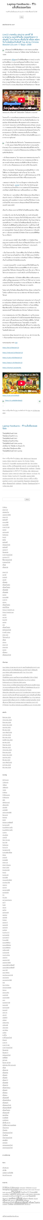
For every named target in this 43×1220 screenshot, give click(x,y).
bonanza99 (6, 825)
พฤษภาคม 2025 (7, 755)
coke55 (5, 837)
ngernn (19, 461)
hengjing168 (6, 850)
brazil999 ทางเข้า (8, 827)
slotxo (4, 602)
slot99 (4, 580)
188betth (5, 787)
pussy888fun (6, 942)
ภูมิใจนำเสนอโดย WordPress (11, 1216)
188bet (5, 785)
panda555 (6, 892)
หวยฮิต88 (5, 1118)
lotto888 (5, 877)
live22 (4, 537)
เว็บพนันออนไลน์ (7, 471)
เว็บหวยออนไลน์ (7, 1138)
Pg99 (4, 905)
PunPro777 (6, 463)
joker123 (5, 510)
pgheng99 (6, 532)
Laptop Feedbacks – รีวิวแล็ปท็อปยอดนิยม (21, 6)
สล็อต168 (5, 567)
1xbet (4, 790)
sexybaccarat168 (21, 463)
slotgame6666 (7, 987)
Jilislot (9, 461)
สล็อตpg (5, 1093)
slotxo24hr (6, 992)
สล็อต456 (5, 1073)
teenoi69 (5, 1005)
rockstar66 (6, 952)
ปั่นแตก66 (27, 481)
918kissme (6, 797)
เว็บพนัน (37, 468)
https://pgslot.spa (8, 612)
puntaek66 (6, 935)
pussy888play (7, 945)
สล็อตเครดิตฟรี (7, 1108)
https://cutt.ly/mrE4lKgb (11, 395)
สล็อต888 (5, 590)
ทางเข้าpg (12, 1196)
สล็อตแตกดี (6, 1113)
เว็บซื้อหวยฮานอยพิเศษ (9, 1125)
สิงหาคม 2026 (7, 717)
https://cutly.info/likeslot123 (12, 358)
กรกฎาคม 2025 (7, 750)
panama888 (6, 890)
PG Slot (27, 461)
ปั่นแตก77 (5, 1053)
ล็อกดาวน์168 (6, 1063)
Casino (5, 461)
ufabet (5, 1020)
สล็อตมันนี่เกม (7, 1100)
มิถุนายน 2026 (7, 722)
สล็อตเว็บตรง (6, 585)
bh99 (4, 820)
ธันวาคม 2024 (7, 767)
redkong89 (6, 950)
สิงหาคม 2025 (7, 747)
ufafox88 (5, 1025)
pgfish (4, 910)
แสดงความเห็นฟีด (8, 1173)
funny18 (5, 847)
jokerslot (5, 647)
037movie (6, 780)
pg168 (4, 575)
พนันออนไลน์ (11, 468)
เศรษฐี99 (5, 1140)
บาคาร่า (24, 466)
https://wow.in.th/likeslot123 (12, 363)
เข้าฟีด (4, 1170)
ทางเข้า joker (6, 632)
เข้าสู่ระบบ (6, 1168)
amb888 (5, 810)
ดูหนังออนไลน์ (7, 630)
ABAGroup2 (27, 458)
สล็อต (13, 60)
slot (16, 343)
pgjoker (5, 915)
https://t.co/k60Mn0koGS (13, 400)
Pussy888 (13, 463)
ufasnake (5, 1028)
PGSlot (32, 461)
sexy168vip (6, 972)
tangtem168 (6, 1002)
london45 (5, 875)
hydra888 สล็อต (7, 852)
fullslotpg (5, 535)
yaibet (4, 1033)
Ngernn (29, 473)
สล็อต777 (5, 1080)
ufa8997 (5, 1018)
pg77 (4, 902)
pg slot (5, 617)
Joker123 (14, 461)
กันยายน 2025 (7, 745)
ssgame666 (6, 997)
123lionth (5, 782)
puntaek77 (6, 937)
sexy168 (5, 970)
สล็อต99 (5, 1090)
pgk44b (5, 917)
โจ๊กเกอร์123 (6, 637)
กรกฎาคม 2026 (7, 720)
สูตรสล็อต (5, 1115)
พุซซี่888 (5, 1058)
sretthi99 (5, 995)
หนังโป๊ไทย (6, 607)
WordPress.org (7, 1175)
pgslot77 (5, 550)
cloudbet (5, 835)
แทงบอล (5, 1143)
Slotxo (4, 466)
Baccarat (34, 458)
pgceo (4, 907)
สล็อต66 (5, 582)
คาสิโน (9, 466)
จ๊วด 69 (5, 1040)
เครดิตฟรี (5, 1204)
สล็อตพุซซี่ (6, 1098)
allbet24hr (6, 805)
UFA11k (5, 1013)
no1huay (34, 473)
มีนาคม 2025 (6, 760)
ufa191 (5, 1015)
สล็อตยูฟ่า (5, 1103)
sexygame (6, 977)
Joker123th (22, 473)
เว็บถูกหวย (6, 1128)
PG (23, 461)
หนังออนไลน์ (6, 545)
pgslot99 (5, 925)
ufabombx (6, 1023)
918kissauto (6, 795)
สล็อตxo (5, 652)
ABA (21, 458)
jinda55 (5, 577)
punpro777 (6, 557)
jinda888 (5, 860)
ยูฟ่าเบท (5, 1060)
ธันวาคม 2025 (7, 737)
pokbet (5, 930)
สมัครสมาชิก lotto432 (9, 1065)
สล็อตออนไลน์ (24, 468)
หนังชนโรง (6, 512)
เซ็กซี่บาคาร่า (6, 1123)
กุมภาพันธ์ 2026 (7, 732)
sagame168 (6, 960)
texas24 (5, 1010)
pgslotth (5, 927)
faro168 (5, 842)
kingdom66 (6, 870)
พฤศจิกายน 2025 (8, 740)
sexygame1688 (7, 980)
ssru (4, 1000)
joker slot (5, 635)
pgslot (17, 185)
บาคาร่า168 (6, 527)
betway (5, 817)
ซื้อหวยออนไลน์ (7, 560)
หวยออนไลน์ (6, 562)
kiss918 (5, 620)
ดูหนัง (4, 540)
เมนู (22, 17)
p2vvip (5, 887)
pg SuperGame (7, 900)
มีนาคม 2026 (6, 730)
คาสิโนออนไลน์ (16, 466)
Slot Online (33, 463)
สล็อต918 (5, 1085)
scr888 (27, 1194)
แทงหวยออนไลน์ (8, 1148)
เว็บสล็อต (5, 1135)
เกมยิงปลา (32, 468)
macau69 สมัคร (7, 880)
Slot (16, 410)
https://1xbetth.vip (8, 610)
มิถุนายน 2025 (7, 752)
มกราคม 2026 (7, 735)
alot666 (5, 807)
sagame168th (30, 476)
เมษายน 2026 (7, 727)
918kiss (5, 507)
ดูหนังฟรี (5, 520)
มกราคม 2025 (7, 765)
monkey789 (6, 882)
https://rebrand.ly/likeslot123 (13, 353)
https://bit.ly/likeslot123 (11, 348)
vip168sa (5, 1030)
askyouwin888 (7, 812)
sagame (5, 957)
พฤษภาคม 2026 (7, 725)
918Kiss (17, 458)
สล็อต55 (5, 1075)
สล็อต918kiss (6, 1088)
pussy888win (7, 947)
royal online (6, 955)
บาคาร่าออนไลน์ (32, 466)
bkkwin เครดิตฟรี (8, 822)
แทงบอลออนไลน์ (8, 1145)
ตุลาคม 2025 (6, 742)
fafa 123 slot (6, 840)
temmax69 (6, 1008)
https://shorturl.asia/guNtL (12, 368)
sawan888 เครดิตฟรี (8, 965)
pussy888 (5, 522)
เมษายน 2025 (7, 757)
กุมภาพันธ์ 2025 (7, 762)
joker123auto (7, 865)
